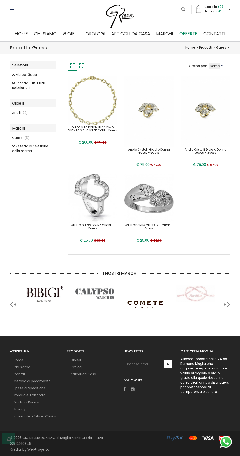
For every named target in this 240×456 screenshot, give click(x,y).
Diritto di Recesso (28, 402)
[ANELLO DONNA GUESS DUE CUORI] (149, 198)
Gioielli (71, 34)
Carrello (213, 7)
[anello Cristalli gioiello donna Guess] (205, 111)
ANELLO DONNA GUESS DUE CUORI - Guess (149, 226)
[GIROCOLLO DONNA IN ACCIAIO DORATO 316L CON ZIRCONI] (92, 100)
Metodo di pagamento (32, 381)
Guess (221, 47)
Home (21, 34)
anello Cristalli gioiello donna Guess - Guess (205, 151)
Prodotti (205, 47)
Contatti (214, 34)
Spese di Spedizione (30, 388)
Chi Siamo (45, 34)
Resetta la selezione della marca (30, 148)
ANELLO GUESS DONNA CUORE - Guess (92, 226)
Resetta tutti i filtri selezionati (28, 85)
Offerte (188, 34)
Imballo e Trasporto (29, 395)
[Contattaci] (226, 441)
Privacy (19, 409)
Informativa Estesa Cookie (35, 416)
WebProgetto (38, 449)
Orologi (95, 34)
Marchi (164, 34)
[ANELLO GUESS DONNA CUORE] (92, 198)
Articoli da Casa (130, 34)
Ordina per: (198, 66)
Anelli (20, 112)
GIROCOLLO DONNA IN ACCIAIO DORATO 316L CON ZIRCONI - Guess (92, 128)
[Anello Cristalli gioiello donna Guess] (149, 111)
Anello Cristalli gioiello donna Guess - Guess (149, 151)
